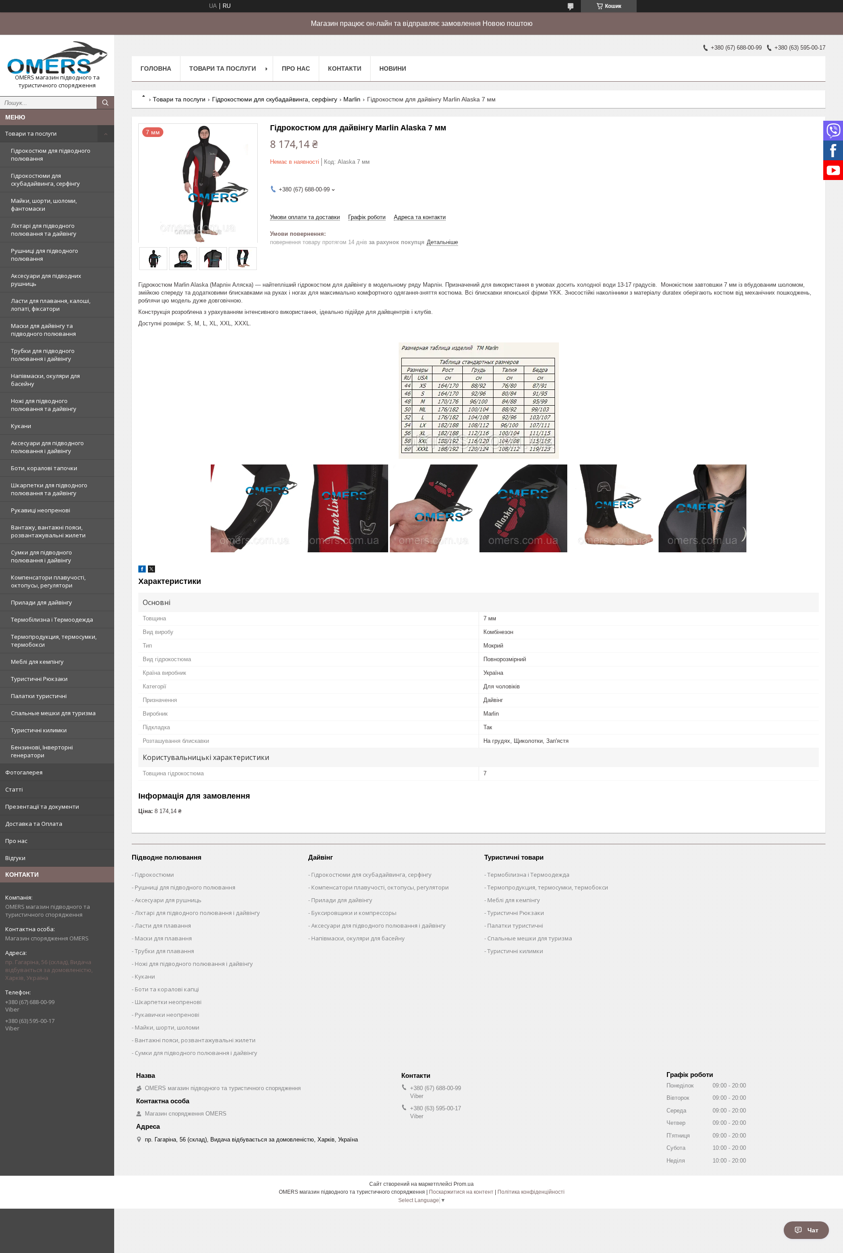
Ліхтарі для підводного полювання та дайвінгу (43, 230)
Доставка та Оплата (33, 824)
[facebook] (142, 570)
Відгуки (15, 858)
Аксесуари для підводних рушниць (46, 280)
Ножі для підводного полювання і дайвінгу (194, 964)
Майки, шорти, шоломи (167, 1027)
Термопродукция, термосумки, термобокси (54, 640)
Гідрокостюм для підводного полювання (50, 154)
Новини (392, 68)
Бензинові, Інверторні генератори (42, 751)
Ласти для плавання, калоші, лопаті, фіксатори (50, 305)
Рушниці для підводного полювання (44, 255)
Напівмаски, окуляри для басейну (45, 380)
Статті (14, 789)
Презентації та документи (42, 806)
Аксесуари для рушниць (168, 900)
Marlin (351, 99)
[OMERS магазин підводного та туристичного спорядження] (57, 57)
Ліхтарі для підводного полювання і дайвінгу (197, 913)
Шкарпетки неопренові (168, 1002)
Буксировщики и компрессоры (353, 913)
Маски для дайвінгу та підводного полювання (43, 330)
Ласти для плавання (163, 925)
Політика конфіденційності (531, 1192)
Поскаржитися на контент (461, 1192)
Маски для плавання (163, 938)
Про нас (16, 841)
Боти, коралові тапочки (44, 468)
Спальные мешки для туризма (53, 713)
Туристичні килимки (39, 730)
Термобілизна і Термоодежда (52, 619)
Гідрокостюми (154, 875)
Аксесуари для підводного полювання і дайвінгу (47, 447)
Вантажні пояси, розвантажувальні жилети (195, 1040)
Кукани (21, 426)
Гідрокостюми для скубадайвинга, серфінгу (45, 179)
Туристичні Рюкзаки (39, 679)
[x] (151, 570)
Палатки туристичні (39, 696)
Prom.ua (464, 1184)
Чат (812, 1230)
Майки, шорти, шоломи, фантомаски (44, 204)
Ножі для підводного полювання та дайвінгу (43, 405)
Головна (155, 68)
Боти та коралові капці (167, 989)
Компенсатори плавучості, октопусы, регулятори (48, 581)
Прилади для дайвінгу (41, 602)
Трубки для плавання (164, 951)
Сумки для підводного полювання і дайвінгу (41, 556)
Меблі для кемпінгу (37, 662)
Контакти (344, 68)
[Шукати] (105, 102)
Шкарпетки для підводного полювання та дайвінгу (49, 489)
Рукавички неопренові (167, 1015)
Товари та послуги (31, 133)
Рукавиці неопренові (40, 510)
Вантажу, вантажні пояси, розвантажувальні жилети (48, 531)
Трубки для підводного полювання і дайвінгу (43, 355)
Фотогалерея (24, 772)
